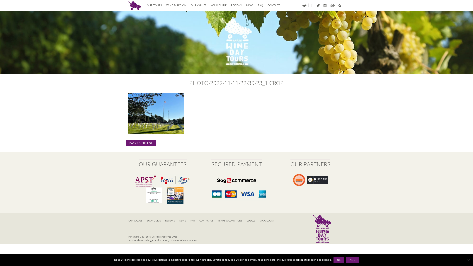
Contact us (206, 220)
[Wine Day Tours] (322, 228)
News (249, 5)
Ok (339, 259)
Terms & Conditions (230, 220)
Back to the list (140, 143)
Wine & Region (176, 5)
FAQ (260, 5)
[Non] (468, 260)
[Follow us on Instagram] (325, 5)
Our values (198, 5)
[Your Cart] (304, 5)
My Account (267, 220)
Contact (274, 5)
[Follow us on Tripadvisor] (332, 5)
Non (352, 259)
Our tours (154, 5)
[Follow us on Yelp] (339, 5)
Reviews (236, 5)
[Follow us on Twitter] (318, 5)
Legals (251, 220)
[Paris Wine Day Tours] (134, 5)
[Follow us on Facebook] (312, 5)
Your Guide (219, 5)
